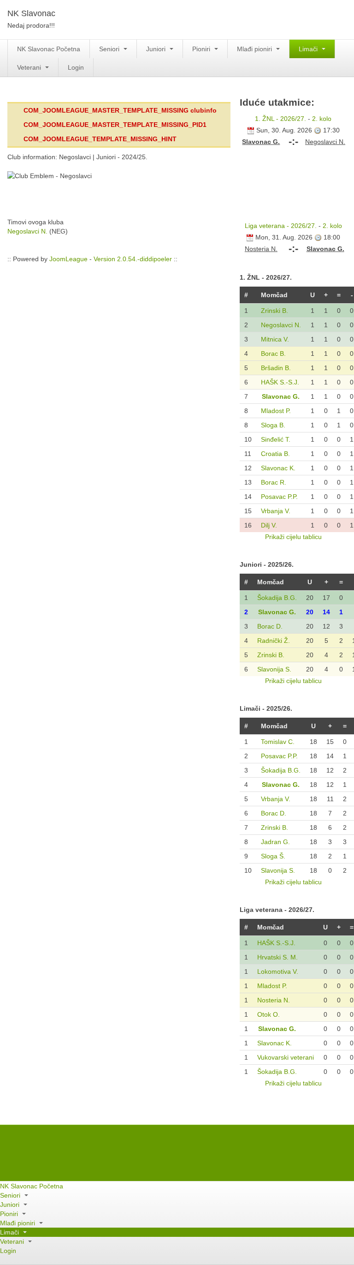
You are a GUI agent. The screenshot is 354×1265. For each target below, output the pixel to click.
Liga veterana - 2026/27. (281, 225)
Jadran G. (275, 841)
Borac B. (273, 353)
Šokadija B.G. (277, 597)
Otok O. (268, 1014)
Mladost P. (276, 410)
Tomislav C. (278, 741)
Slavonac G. (281, 396)
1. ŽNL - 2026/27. (280, 118)
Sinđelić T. (275, 439)
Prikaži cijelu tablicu (293, 536)
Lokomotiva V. (277, 971)
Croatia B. (275, 453)
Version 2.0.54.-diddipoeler (133, 259)
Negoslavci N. (27, 231)
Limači (309, 49)
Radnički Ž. (273, 640)
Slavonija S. (274, 669)
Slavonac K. (278, 468)
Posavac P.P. (279, 496)
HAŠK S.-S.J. (280, 382)
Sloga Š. (273, 856)
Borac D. (270, 626)
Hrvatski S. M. (277, 957)
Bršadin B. (276, 368)
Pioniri (202, 49)
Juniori (156, 49)
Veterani (30, 67)
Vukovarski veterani (285, 1057)
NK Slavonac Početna (48, 49)
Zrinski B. (274, 310)
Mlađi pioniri (255, 49)
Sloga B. (273, 425)
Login (76, 67)
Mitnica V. (275, 339)
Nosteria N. (273, 1000)
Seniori (110, 49)
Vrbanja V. (275, 511)
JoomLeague (68, 259)
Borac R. (273, 482)
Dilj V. (269, 525)
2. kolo (321, 118)
